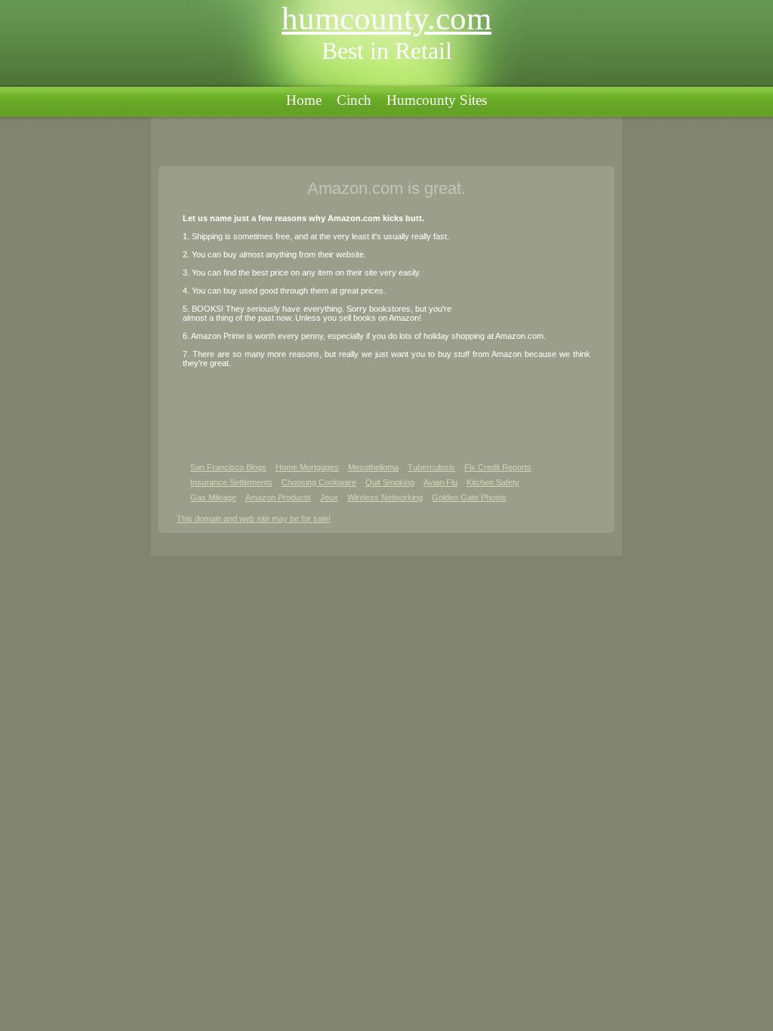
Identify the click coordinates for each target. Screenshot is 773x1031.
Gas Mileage (213, 497)
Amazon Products (278, 497)
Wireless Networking (385, 497)
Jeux (329, 497)
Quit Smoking (389, 482)
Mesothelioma (373, 467)
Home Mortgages (307, 467)
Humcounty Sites (436, 100)
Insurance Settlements (231, 482)
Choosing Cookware (319, 482)
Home (304, 100)
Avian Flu (440, 482)
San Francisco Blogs (228, 467)
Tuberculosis (431, 467)
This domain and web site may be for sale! (254, 518)
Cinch (354, 100)
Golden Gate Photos (469, 497)
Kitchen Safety (493, 482)
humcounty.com (386, 18)
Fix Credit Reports (497, 467)
